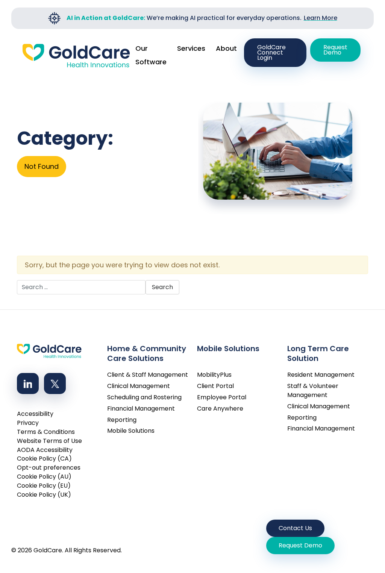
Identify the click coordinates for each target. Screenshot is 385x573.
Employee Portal (221, 397)
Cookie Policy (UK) (44, 494)
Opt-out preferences (48, 467)
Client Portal (215, 386)
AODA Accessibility (45, 450)
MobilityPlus (214, 374)
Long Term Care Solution (318, 351)
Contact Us (295, 528)
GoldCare (47, 550)
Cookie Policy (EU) (44, 485)
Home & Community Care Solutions (146, 351)
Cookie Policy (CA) (44, 458)
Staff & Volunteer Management (312, 390)
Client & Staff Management (147, 374)
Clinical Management (138, 386)
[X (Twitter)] (55, 383)
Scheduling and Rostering (144, 397)
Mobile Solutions (131, 430)
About (226, 48)
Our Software (151, 55)
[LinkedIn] (28, 383)
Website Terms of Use (49, 441)
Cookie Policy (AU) (44, 476)
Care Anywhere (220, 408)
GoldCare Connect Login (271, 52)
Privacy (28, 422)
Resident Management (321, 374)
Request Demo (335, 50)
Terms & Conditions (46, 431)
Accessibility (35, 413)
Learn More (320, 18)
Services (191, 48)
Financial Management (141, 408)
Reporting (121, 419)
